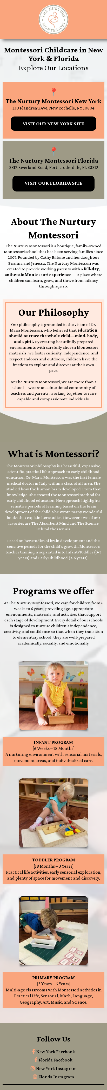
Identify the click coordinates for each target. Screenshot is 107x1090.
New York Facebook (55, 1051)
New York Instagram (56, 1068)
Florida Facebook (55, 1059)
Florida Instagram (56, 1076)
